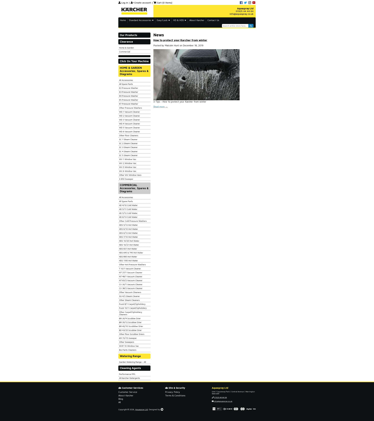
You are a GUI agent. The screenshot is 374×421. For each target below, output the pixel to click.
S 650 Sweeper (126, 179)
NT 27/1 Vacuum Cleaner (130, 272)
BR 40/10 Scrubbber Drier (131, 326)
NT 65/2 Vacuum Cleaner (130, 280)
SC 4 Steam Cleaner (128, 151)
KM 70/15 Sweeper (128, 338)
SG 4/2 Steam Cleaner (129, 296)
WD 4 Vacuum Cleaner (129, 123)
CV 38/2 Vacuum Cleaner (130, 288)
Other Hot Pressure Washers (132, 264)
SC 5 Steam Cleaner (128, 155)
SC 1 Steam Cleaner (128, 139)
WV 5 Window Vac (127, 167)
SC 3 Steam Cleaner (128, 147)
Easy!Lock (162, 20)
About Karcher (196, 20)
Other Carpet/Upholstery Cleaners (130, 313)
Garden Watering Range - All (132, 362)
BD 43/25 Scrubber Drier (130, 330)
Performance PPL (127, 374)
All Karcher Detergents (129, 378)
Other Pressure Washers (130, 108)
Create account (142, 2)
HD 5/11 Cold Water (128, 209)
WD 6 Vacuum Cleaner (129, 131)
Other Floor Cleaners (128, 135)
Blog (120, 398)
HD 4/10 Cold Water (128, 205)
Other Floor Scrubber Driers (131, 334)
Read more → (160, 106)
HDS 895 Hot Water (128, 256)
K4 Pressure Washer (128, 96)
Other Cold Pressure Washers (133, 221)
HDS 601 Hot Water (128, 248)
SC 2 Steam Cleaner (128, 143)
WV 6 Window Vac (127, 171)
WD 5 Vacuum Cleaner (129, 127)
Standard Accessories (140, 20)
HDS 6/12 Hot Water (128, 233)
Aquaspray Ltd (141, 409)
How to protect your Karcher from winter (180, 40)
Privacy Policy (172, 392)
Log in (124, 2)
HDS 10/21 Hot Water (129, 244)
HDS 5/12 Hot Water (128, 225)
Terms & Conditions (175, 395)
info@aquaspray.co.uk (241, 14)
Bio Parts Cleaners (127, 350)
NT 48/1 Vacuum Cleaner (130, 276)
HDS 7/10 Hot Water (128, 237)
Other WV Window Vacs (130, 175)
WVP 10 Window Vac (129, 346)
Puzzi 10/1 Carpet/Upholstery (133, 308)
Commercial (124, 51)
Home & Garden (126, 47)
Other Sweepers (126, 342)
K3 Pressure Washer (128, 92)
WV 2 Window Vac (127, 163)
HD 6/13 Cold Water (128, 217)
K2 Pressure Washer (128, 88)
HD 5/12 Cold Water (128, 213)
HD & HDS (179, 20)
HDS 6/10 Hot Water (128, 229)
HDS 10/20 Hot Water (129, 241)
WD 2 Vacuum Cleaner (129, 115)
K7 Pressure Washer (128, 103)
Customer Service (127, 392)
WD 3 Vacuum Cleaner (129, 119)
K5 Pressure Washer (128, 100)
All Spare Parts (126, 84)
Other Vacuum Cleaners (130, 292)
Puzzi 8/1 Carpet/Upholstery (132, 304)
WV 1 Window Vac (127, 159)
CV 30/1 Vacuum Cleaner (130, 284)
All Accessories (126, 80)
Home (123, 20)
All (119, 402)
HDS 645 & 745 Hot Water (131, 252)
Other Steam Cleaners (129, 300)
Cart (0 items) (164, 2)
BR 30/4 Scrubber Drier (130, 318)
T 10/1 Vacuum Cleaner (130, 268)
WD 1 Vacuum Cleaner (129, 112)
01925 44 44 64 (244, 11)
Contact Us (213, 20)
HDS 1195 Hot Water (128, 260)
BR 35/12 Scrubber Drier (130, 322)
